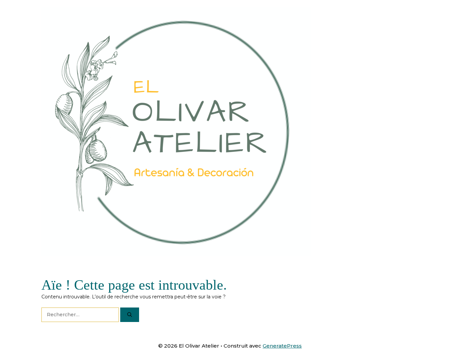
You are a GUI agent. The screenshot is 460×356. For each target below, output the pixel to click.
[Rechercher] (129, 315)
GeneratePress (282, 346)
